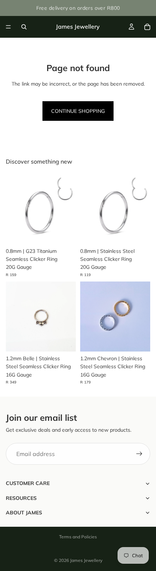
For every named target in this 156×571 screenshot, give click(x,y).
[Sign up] (139, 454)
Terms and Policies (78, 536)
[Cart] (147, 27)
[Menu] (8, 27)
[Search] (24, 27)
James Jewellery (86, 560)
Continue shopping (78, 111)
